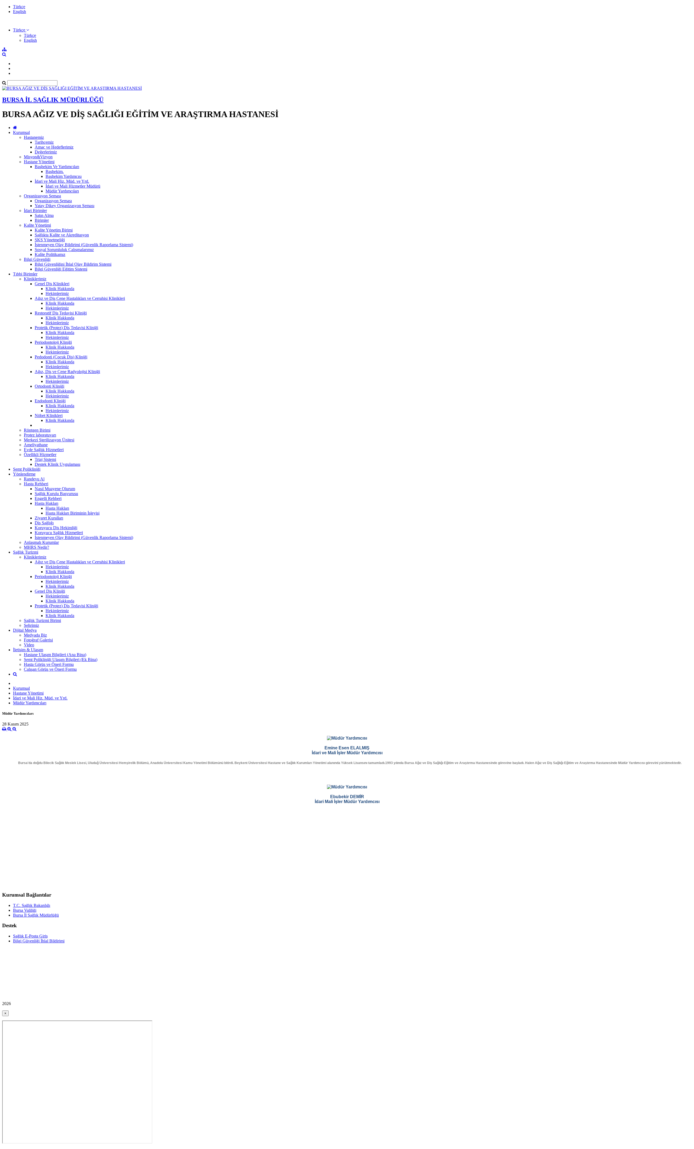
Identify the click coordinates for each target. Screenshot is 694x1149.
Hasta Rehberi (36, 484)
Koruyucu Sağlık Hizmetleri (59, 532)
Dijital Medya (25, 630)
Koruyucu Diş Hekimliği (56, 527)
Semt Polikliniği (26, 469)
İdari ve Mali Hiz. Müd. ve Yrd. (62, 181)
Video (29, 645)
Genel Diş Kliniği (50, 591)
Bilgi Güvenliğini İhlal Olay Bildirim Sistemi (73, 264)
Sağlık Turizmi (25, 552)
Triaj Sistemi (45, 459)
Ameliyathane (36, 444)
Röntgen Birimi (37, 430)
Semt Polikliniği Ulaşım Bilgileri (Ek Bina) (60, 659)
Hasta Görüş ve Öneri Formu (49, 664)
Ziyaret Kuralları (49, 518)
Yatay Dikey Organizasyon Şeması (64, 205)
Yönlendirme (24, 474)
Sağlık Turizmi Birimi (42, 620)
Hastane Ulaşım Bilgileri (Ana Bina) (55, 654)
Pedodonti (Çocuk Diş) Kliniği (61, 357)
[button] (21, 30)
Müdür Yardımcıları (62, 191)
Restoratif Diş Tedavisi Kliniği (61, 313)
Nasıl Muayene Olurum (55, 488)
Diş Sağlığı (44, 523)
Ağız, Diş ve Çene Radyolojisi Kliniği (67, 371)
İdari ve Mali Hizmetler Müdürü (73, 186)
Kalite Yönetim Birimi (54, 230)
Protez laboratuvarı (40, 435)
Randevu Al (34, 479)
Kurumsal (21, 132)
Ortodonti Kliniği (49, 386)
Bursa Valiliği (24, 910)
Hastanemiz (34, 137)
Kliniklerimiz (35, 279)
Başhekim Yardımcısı (64, 176)
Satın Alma (44, 215)
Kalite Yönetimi (37, 225)
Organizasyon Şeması (42, 196)
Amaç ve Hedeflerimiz (54, 147)
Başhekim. (55, 171)
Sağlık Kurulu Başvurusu (56, 493)
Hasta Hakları (46, 503)
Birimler (42, 220)
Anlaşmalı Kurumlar (41, 542)
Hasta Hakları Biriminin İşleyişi (72, 513)
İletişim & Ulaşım (28, 649)
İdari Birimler (35, 210)
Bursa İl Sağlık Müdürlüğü (36, 915)
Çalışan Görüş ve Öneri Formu (50, 669)
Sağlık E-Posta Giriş (30, 936)
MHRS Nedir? (36, 547)
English (19, 11)
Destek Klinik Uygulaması (57, 464)
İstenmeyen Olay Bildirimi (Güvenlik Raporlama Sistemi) (84, 244)
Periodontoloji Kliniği (53, 342)
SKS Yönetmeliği (50, 239)
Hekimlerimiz (57, 293)
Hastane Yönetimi (39, 161)
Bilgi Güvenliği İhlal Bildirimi (39, 941)
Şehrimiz (31, 625)
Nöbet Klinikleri (49, 415)
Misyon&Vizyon (38, 157)
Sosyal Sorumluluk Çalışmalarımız (64, 249)
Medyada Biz (35, 635)
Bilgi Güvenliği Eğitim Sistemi (61, 269)
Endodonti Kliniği (50, 401)
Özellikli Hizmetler (40, 454)
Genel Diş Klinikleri (52, 283)
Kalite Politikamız (50, 254)
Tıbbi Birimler (25, 274)
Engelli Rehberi (48, 498)
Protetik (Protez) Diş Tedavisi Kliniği (66, 327)
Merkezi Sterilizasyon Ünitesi (49, 440)
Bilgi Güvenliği (37, 259)
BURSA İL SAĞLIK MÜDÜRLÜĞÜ (53, 99)
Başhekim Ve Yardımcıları (57, 166)
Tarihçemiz (44, 142)
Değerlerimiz (46, 152)
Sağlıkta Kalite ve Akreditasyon (62, 235)
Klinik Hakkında (60, 288)
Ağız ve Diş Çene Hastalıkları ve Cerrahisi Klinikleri (80, 298)
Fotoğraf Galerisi (38, 640)
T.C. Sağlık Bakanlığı (31, 905)
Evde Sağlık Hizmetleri (44, 449)
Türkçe (19, 6)
